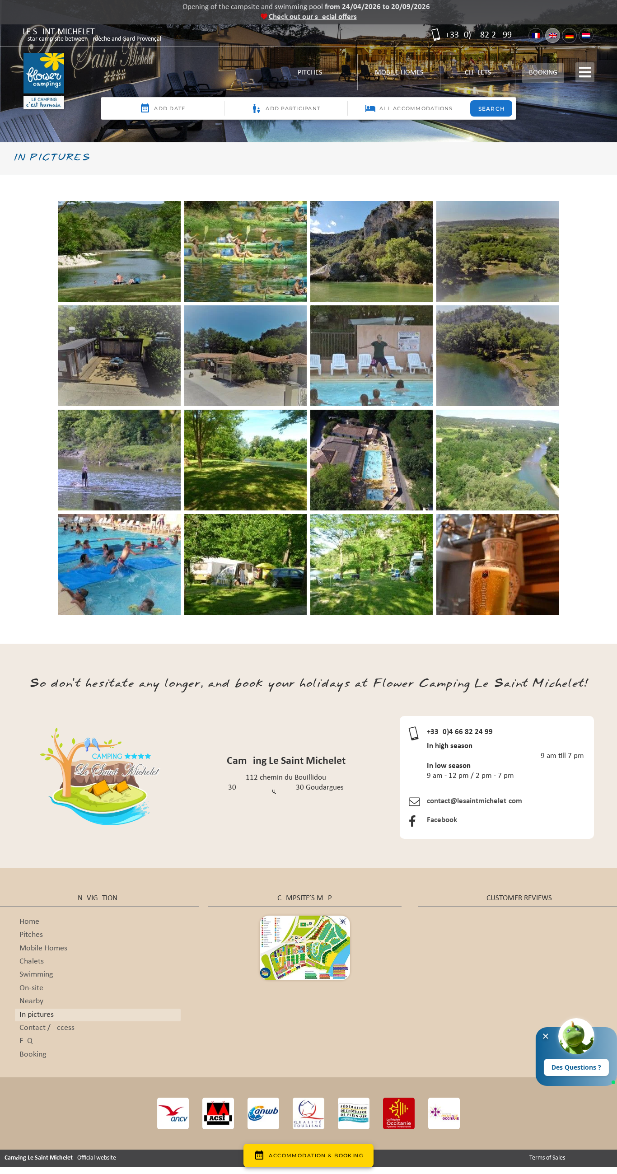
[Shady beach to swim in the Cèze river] (119, 251)
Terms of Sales (547, 1158)
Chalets (477, 76)
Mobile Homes (398, 76)
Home (29, 921)
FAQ (26, 1041)
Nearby (31, 1001)
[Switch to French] (535, 35)
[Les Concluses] (371, 251)
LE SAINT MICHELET (92, 35)
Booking (543, 72)
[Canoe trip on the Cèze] (245, 251)
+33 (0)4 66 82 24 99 (477, 35)
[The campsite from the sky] (371, 460)
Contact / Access (47, 1028)
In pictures (36, 1014)
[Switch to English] (552, 35)
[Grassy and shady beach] (245, 460)
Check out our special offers (313, 17)
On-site (31, 988)
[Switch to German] (569, 35)
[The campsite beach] (497, 251)
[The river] (497, 355)
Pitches (312, 76)
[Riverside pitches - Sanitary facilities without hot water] (119, 355)
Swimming (36, 974)
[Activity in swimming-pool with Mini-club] (119, 564)
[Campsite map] (305, 919)
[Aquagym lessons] (371, 355)
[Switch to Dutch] (586, 35)
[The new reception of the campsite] (245, 355)
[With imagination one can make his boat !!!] (119, 460)
